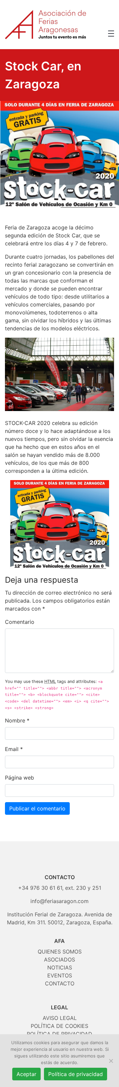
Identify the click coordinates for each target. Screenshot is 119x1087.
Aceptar (26, 1074)
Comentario (19, 622)
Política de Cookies (59, 1026)
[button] (111, 33)
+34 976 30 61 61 (40, 887)
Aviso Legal (60, 1018)
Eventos (59, 975)
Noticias (59, 967)
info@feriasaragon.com (59, 901)
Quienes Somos (60, 951)
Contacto (59, 983)
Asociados (59, 959)
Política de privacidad (75, 1074)
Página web (19, 777)
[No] (110, 1060)
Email (12, 749)
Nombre (15, 720)
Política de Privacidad (59, 1034)
